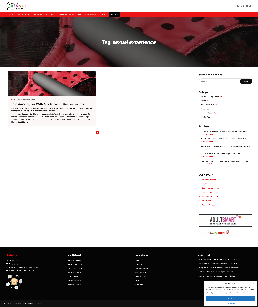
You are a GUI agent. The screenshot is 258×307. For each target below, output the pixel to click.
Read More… (23, 122)
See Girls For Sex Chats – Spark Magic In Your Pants (221, 154)
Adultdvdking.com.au (210, 205)
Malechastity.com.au (210, 196)
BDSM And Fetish (207, 105)
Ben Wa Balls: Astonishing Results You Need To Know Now (223, 139)
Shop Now (114, 14)
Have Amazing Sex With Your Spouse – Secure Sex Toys (48, 104)
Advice (203, 101)
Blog (14, 14)
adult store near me (47, 108)
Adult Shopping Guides (210, 97)
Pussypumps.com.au (74, 285)
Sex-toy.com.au (208, 192)
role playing (25, 111)
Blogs (137, 280)
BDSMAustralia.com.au (211, 184)
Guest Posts (206, 109)
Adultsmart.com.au (209, 180)
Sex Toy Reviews (90, 14)
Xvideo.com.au (207, 200)
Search (246, 81)
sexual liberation (49, 111)
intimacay (79, 108)
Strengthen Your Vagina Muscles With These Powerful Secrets (225, 146)
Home (8, 14)
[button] (254, 283)
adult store (35, 108)
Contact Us (231, 303)
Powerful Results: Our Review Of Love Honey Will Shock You (224, 161)
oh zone (86, 108)
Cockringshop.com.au (210, 188)
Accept (230, 298)
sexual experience (36, 111)
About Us (138, 264)
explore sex (71, 108)
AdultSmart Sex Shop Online (31, 304)
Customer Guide (140, 272)
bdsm (56, 108)
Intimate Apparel (207, 113)
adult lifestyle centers (22, 108)
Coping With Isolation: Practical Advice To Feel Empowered (224, 131)
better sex (62, 108)
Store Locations (140, 276)
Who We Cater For (141, 268)
